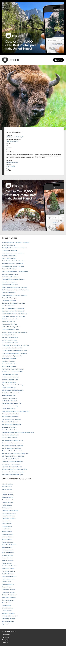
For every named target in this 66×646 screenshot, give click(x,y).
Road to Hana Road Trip (8, 408)
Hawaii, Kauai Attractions (9, 513)
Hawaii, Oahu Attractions (8, 518)
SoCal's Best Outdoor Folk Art (10, 435)
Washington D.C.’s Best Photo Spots (12, 466)
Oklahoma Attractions (8, 584)
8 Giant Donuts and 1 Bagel (9, 250)
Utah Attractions (6, 605)
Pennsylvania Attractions (8, 589)
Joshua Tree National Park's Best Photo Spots (14, 332)
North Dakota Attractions (8, 579)
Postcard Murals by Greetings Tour (11, 403)
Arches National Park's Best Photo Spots (13, 253)
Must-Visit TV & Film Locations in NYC (12, 371)
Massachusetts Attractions (9, 544)
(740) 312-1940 (10, 166)
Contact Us (5, 642)
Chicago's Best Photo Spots (9, 282)
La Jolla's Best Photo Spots (9, 340)
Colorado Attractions (7, 497)
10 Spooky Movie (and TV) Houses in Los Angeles (15, 242)
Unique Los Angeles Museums (10, 458)
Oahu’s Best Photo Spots (9, 382)
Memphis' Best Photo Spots (9, 363)
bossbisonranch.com (12, 162)
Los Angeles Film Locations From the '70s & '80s (15, 345)
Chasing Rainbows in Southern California (13, 279)
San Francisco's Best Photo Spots (11, 419)
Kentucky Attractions (7, 534)
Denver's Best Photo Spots (9, 298)
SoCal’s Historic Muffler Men (10, 437)
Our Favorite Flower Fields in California (12, 390)
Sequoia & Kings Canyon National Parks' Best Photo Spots (18, 432)
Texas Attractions (6, 602)
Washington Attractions (8, 613)
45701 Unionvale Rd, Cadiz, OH (15, 137)
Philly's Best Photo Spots (9, 395)
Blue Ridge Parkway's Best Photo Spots (13, 266)
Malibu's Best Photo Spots (9, 358)
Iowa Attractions (6, 529)
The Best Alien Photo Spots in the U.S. (12, 440)
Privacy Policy (6, 637)
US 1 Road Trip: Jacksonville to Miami (12, 461)
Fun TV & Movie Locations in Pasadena (13, 308)
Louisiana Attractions (7, 536)
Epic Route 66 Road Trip (8, 305)
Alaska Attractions (7, 486)
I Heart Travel (6, 634)
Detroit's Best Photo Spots (9, 300)
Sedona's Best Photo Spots (9, 429)
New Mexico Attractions (8, 571)
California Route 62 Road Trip (10, 274)
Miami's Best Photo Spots (9, 366)
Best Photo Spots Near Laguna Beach (12, 263)
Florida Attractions (7, 505)
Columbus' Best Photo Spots (10, 284)
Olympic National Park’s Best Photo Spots (13, 385)
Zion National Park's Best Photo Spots (12, 474)
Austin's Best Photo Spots (9, 258)
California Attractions (7, 494)
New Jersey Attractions (8, 568)
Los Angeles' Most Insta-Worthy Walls (12, 348)
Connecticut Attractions (8, 500)
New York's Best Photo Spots (10, 379)
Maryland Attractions (7, 542)
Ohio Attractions (6, 581)
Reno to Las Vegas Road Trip (10, 406)
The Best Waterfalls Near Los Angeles (12, 445)
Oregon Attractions (7, 587)
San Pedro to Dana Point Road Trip (11, 424)
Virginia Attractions (7, 610)
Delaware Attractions (7, 502)
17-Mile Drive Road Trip (8, 245)
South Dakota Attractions (9, 597)
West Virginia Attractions (8, 618)
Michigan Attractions (7, 547)
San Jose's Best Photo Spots (10, 422)
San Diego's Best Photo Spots (10, 416)
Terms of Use (5, 640)
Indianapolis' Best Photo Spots (10, 329)
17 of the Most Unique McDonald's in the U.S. (14, 247)
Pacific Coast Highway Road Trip (11, 393)
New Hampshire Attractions (9, 566)
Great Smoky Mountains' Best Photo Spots (13, 316)
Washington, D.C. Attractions (10, 616)
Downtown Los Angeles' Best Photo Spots (13, 303)
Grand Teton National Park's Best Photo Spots (14, 313)
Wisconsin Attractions (8, 621)
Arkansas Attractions (7, 492)
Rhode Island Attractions (8, 592)
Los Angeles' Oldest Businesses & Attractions (14, 353)
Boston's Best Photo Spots (9, 269)
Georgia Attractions (7, 507)
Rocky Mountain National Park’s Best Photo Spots (15, 411)
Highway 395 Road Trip (8, 321)
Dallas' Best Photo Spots (8, 292)
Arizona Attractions (7, 489)
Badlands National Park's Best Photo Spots (13, 261)
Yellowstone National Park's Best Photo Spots (14, 469)
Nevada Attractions (7, 563)
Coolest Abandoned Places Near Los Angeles (14, 287)
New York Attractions (7, 573)
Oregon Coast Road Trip (8, 387)
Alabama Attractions (7, 484)
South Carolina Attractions (9, 595)
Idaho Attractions (6, 521)
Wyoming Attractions (7, 624)
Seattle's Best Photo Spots (9, 427)
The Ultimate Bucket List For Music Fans (13, 456)
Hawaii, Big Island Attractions (10, 510)
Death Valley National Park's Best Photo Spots (14, 295)
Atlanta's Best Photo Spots (9, 255)
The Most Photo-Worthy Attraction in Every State (15, 453)
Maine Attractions (7, 539)
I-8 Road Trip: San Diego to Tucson (11, 327)
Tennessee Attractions (8, 600)
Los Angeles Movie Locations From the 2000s (14, 350)
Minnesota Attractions (8, 550)
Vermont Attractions (7, 608)
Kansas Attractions (7, 531)
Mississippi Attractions (8, 552)
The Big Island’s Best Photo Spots (11, 448)
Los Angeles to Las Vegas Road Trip (12, 356)
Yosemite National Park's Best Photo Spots (13, 472)
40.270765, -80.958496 (12, 141)
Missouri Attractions (7, 555)
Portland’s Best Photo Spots (9, 400)
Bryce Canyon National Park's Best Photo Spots (15, 271)
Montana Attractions (7, 558)
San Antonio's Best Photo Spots (10, 414)
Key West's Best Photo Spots (10, 337)
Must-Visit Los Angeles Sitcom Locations (13, 369)
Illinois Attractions (7, 523)
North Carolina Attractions (9, 576)
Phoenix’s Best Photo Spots (9, 398)
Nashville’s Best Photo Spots (10, 374)
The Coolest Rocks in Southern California (13, 451)
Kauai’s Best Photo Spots (9, 334)
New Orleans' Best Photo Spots (10, 377)
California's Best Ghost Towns (10, 276)
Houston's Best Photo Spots (9, 324)
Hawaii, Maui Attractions (8, 515)
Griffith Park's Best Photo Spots (10, 319)
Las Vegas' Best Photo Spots (10, 342)
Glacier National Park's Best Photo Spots (13, 311)
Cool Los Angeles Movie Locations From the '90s (15, 290)
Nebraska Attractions (7, 560)
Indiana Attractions (7, 526)
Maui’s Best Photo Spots (8, 361)
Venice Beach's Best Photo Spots (11, 464)
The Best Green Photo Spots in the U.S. (13, 443)
